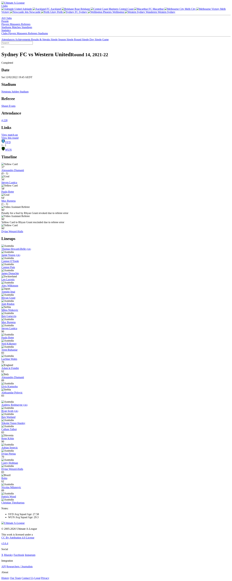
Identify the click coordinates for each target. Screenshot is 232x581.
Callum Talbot (9, 429)
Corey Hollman (9, 462)
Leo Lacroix (8, 279)
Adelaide (27, 8)
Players (5, 24)
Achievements (23, 39)
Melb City (190, 8)
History (5, 578)
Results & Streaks (41, 39)
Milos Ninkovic (9, 310)
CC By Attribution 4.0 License (17, 537)
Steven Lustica (9, 182)
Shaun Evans (8, 105)
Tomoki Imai (8, 291)
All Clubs (6, 18)
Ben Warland (8, 417)
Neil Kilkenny (9, 343)
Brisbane (85, 8)
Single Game (102, 39)
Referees (25, 24)
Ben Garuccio (8, 316)
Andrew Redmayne (14, 404)
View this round (10, 137)
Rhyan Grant (8, 297)
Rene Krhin (7, 438)
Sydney (83, 12)
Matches (17, 27)
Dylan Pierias (8, 453)
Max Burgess (8, 200)
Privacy (45, 578)
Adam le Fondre (10, 368)
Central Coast (126, 8)
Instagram (30, 554)
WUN (8, 149)
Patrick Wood (8, 496)
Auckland (56, 8)
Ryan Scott (9, 410)
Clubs (4, 5)
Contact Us (28, 578)
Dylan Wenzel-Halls (12, 231)
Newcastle (35, 12)
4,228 (4, 120)
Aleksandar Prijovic (12, 392)
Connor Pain (8, 267)
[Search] (2, 47)
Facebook (19, 554)
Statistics (6, 30)
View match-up (9, 134)
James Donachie (10, 273)
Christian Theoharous (12, 502)
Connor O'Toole (10, 261)
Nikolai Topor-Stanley (13, 423)
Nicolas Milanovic (11, 487)
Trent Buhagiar (9, 349)
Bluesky (8, 554)
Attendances (8, 39)
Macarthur (158, 8)
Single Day (88, 39)
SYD (8, 142)
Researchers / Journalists (19, 566)
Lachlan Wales (9, 358)
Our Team (15, 578)
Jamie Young (10, 255)
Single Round (74, 39)
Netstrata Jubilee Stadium (15, 91)
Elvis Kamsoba (9, 386)
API (3, 566)
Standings (27, 27)
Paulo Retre (7, 191)
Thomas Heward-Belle (16, 248)
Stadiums (6, 27)
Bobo (4, 478)
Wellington (118, 12)
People (5, 21)
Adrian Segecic (9, 447)
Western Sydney (166, 12)
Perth (59, 12)
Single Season (59, 39)
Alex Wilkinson (9, 285)
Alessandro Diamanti (12, 170)
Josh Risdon (7, 303)
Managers (15, 24)
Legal (37, 578)
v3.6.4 (4, 543)
